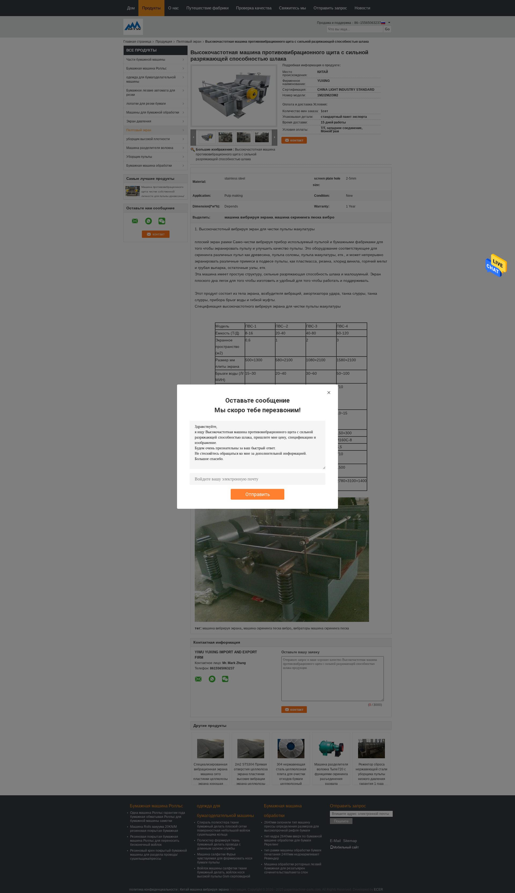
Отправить (257, 494)
